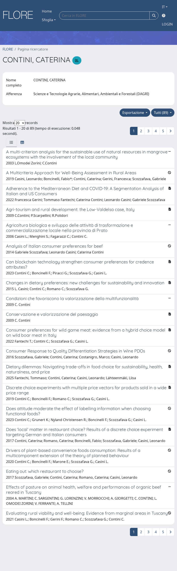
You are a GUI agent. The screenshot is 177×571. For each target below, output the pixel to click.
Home (47, 11)
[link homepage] (20, 15)
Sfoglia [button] (47, 19)
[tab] (11, 142)
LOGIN (167, 24)
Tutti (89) (161, 112)
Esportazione (133, 112)
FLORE (8, 49)
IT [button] (163, 7)
